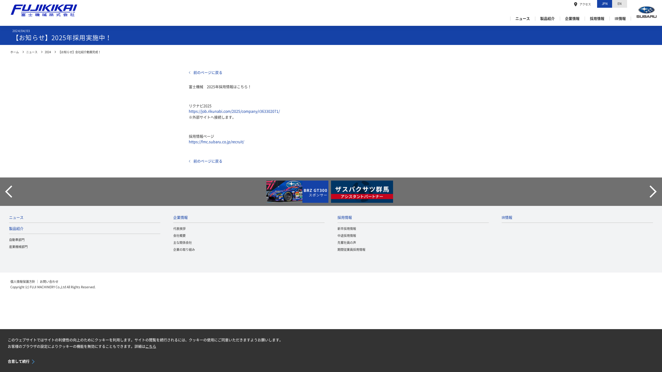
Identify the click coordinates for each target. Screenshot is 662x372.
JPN (605, 3)
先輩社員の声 (346, 242)
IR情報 (620, 18)
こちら (150, 346)
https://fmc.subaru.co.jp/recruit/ (216, 142)
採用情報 (597, 18)
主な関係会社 (182, 242)
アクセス (585, 4)
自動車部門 (17, 239)
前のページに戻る (207, 72)
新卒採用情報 (346, 228)
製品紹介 (547, 18)
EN (620, 3)
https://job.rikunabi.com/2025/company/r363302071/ (234, 111)
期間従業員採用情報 (351, 249)
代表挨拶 (179, 228)
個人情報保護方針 (22, 281)
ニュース (522, 18)
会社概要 (179, 235)
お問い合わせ (49, 281)
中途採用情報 (346, 235)
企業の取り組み (184, 249)
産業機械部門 (18, 246)
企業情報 (572, 18)
